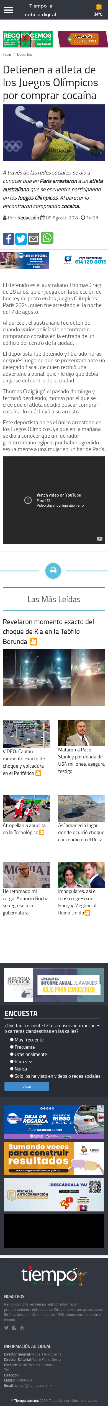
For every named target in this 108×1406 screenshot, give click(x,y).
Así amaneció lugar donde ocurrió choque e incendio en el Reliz (81, 832)
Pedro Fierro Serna (32, 1359)
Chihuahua (18, 1380)
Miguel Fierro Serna (32, 1354)
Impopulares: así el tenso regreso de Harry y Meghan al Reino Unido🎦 (77, 902)
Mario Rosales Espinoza (29, 1364)
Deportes (24, 54)
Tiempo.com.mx (27, 1400)
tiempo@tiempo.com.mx (28, 1385)
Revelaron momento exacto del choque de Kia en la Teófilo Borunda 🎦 (48, 631)
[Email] (33, 238)
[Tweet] (21, 238)
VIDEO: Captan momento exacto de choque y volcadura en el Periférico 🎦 (24, 762)
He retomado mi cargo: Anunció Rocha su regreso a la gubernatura (25, 902)
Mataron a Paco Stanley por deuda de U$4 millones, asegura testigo (81, 760)
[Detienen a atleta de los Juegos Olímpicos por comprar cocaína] (8, 238)
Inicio (7, 54)
